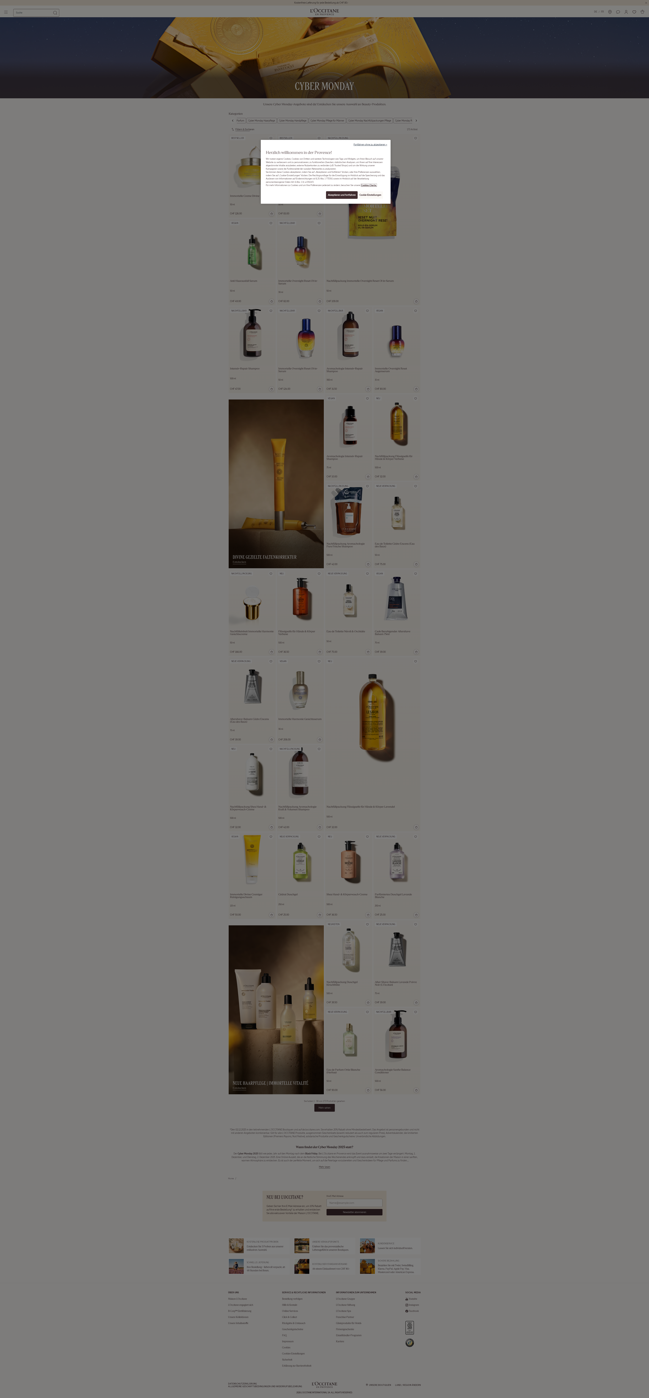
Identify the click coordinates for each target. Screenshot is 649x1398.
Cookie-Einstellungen (370, 195)
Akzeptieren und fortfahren (342, 195)
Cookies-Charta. (369, 185)
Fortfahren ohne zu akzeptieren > (370, 144)
